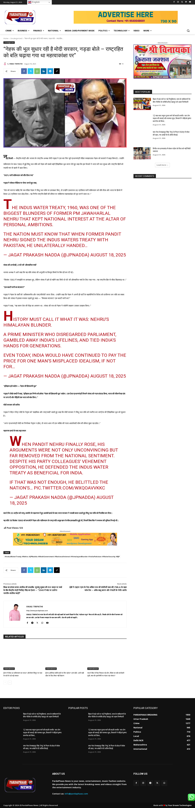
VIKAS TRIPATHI (16, 64)
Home (5, 38)
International (9, 669)
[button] (188, 30)
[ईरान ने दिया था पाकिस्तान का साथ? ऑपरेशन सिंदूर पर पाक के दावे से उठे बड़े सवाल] (23, 656)
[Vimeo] (186, 2)
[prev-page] (5, 682)
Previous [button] (137, 63)
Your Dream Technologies (180, 805)
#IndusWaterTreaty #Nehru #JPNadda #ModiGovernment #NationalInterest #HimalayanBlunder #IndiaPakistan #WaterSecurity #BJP (62, 556)
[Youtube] (190, 2)
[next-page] (10, 682)
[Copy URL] (57, 71)
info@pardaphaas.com (76, 793)
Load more (161, 165)
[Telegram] (50, 71)
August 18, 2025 (108, 255)
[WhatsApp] (37, 71)
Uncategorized (16, 38)
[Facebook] (174, 2)
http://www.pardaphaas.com (37, 611)
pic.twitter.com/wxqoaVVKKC (69, 488)
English (35, 2)
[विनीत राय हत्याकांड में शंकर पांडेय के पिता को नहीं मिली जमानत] (142, 153)
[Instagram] (178, 2)
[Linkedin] (44, 71)
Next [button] (188, 63)
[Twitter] (182, 2)
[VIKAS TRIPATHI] (5, 63)
